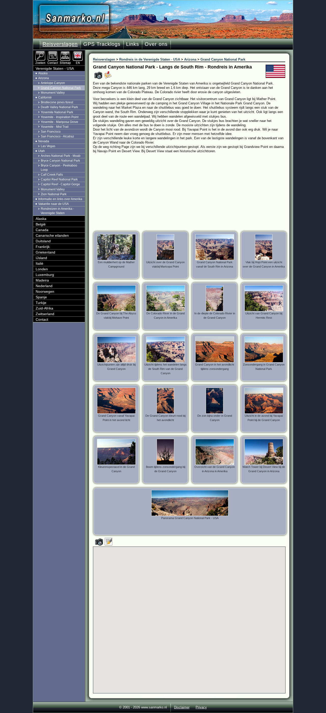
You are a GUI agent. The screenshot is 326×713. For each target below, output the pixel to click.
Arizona (43, 78)
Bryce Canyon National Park (60, 160)
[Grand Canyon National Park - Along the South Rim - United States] (78, 52)
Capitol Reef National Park (59, 179)
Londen (42, 269)
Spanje (41, 297)
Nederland (44, 286)
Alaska (43, 73)
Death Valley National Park (59, 107)
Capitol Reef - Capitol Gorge (60, 184)
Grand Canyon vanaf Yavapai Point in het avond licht (116, 418)
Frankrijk (43, 247)
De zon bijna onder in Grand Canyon (214, 418)
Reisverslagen (60, 44)
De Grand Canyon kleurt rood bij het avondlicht (165, 418)
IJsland (41, 258)
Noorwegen (45, 291)
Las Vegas (48, 146)
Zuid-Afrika (44, 308)
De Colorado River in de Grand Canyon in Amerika (165, 315)
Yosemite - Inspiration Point (59, 117)
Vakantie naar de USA (53, 204)
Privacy (201, 707)
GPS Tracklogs (101, 44)
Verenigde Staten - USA (55, 68)
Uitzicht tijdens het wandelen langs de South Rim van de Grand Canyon (165, 369)
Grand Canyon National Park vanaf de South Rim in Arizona (214, 264)
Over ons (156, 44)
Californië (45, 97)
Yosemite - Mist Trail (55, 127)
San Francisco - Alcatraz (57, 136)
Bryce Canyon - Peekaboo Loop (59, 168)
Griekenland (45, 252)
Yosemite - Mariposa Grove (59, 122)
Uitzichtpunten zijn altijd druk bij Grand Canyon (116, 366)
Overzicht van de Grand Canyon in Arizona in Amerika (214, 469)
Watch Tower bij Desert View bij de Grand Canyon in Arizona (263, 469)
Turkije (41, 303)
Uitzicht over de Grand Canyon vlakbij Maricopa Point (165, 264)
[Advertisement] (193, 191)
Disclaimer (181, 707)
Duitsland (43, 241)
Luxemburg (45, 275)
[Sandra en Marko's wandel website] (74, 18)
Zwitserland (45, 314)
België (41, 224)
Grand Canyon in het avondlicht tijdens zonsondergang (214, 366)
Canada (42, 230)
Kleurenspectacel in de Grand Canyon (116, 469)
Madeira (42, 280)
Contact (42, 319)
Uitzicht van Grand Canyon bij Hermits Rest (263, 315)
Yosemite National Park (57, 112)
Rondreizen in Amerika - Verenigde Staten (57, 211)
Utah (41, 151)
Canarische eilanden (52, 235)
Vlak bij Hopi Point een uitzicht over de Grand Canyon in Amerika (264, 264)
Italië (39, 263)
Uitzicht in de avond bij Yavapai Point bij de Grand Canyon (264, 418)
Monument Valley (53, 92)
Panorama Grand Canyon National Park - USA (190, 518)
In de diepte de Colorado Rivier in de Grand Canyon (214, 315)
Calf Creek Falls (52, 174)
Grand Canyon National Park (61, 88)
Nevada (43, 141)
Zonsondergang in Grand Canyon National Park (263, 366)
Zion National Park (53, 194)
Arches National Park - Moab (60, 156)
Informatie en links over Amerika (60, 199)
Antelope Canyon (53, 83)
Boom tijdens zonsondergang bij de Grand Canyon (165, 469)
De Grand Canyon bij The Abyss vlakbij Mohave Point (116, 315)
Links (132, 44)
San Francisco (51, 131)
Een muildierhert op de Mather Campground (116, 264)
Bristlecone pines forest (57, 102)
